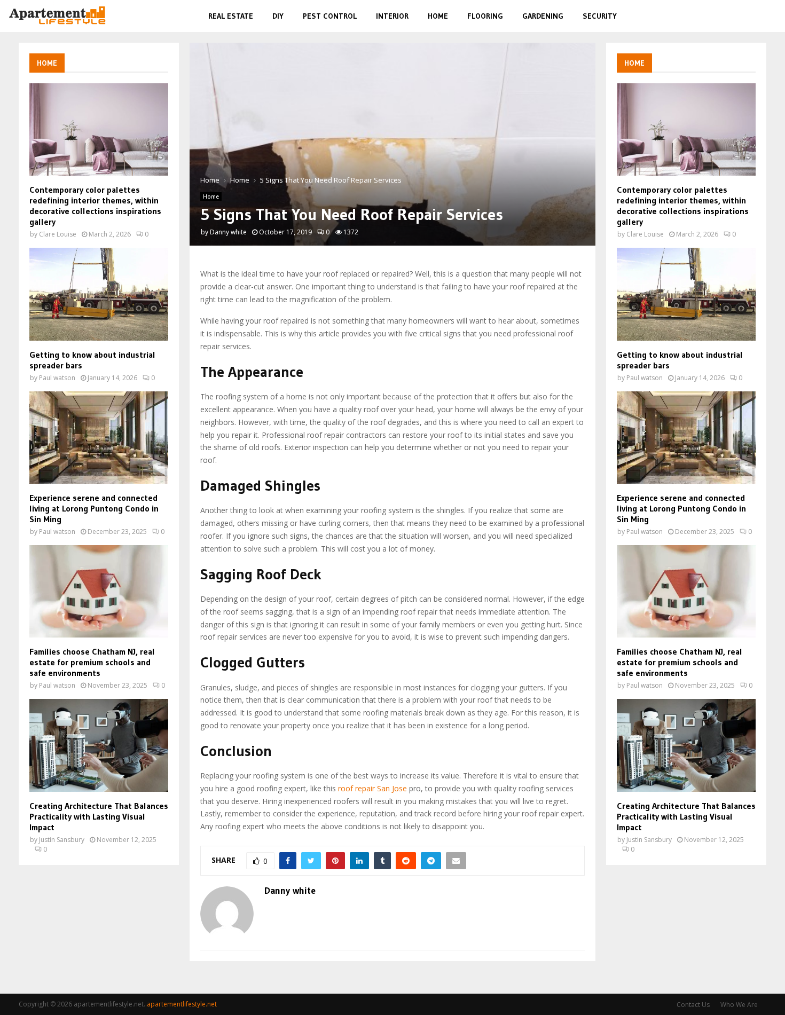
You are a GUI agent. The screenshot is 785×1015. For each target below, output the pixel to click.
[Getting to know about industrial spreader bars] (98, 294)
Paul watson (57, 377)
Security (600, 16)
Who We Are (739, 1004)
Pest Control (330, 16)
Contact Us (693, 1004)
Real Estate (230, 16)
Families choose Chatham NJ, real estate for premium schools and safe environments (92, 662)
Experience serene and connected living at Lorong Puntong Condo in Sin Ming (94, 508)
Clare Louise (57, 234)
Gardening (542, 16)
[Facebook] (721, 16)
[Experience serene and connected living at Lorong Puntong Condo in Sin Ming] (98, 437)
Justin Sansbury (61, 839)
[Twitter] (732, 16)
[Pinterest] (745, 16)
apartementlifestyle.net (182, 1004)
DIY (278, 16)
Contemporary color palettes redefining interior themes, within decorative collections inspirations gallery (95, 205)
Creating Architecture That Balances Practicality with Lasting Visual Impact (98, 816)
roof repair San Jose (372, 788)
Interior (392, 16)
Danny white (228, 232)
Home (438, 16)
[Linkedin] (757, 16)
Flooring (485, 16)
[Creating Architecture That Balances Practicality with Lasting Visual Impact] (98, 745)
